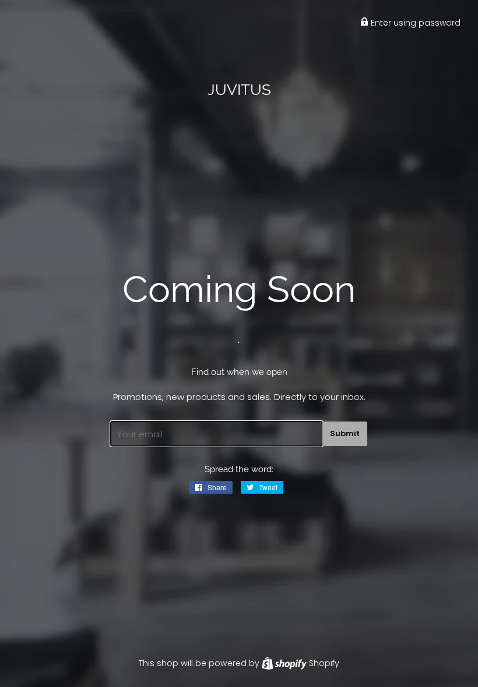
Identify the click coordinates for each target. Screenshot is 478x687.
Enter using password (414, 23)
